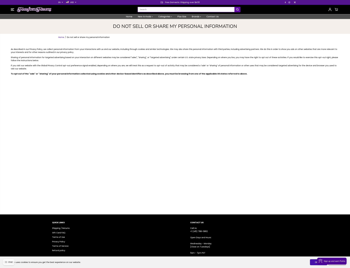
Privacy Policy (58, 241)
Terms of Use (58, 237)
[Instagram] (289, 2)
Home (129, 16)
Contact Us (212, 16)
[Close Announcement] (294, 2)
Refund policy (58, 250)
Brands (196, 16)
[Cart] (336, 9)
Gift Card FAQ (58, 232)
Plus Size (181, 16)
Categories (164, 16)
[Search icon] (237, 9)
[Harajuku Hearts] (34, 9)
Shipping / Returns (61, 228)
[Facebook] (285, 2)
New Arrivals (145, 16)
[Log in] (330, 9)
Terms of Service (60, 246)
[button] (12, 9)
